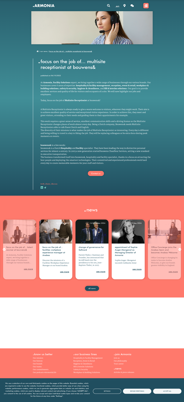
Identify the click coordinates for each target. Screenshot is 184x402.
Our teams (37, 366)
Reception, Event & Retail (84, 361)
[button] (4, 249)
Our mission (38, 358)
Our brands (37, 363)
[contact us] (132, 5)
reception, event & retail (123, 85)
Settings (107, 391)
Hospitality (66, 148)
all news (92, 288)
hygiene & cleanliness (88, 88)
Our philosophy (120, 361)
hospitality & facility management (93, 85)
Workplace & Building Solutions (86, 372)
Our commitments (40, 369)
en (117, 6)
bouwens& (46, 145)
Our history (37, 361)
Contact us (96, 173)
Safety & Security (80, 369)
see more (28, 269)
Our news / (44, 51)
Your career (119, 363)
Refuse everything (137, 391)
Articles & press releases (124, 372)
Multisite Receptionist (76, 100)
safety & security (68, 88)
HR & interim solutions (115, 88)
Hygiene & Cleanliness (82, 363)
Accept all (167, 391)
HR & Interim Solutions (83, 366)
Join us (117, 358)
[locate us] (124, 5)
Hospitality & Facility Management (88, 358)
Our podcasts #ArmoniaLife (44, 372)
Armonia (47, 82)
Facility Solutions (61, 82)
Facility (79, 148)
